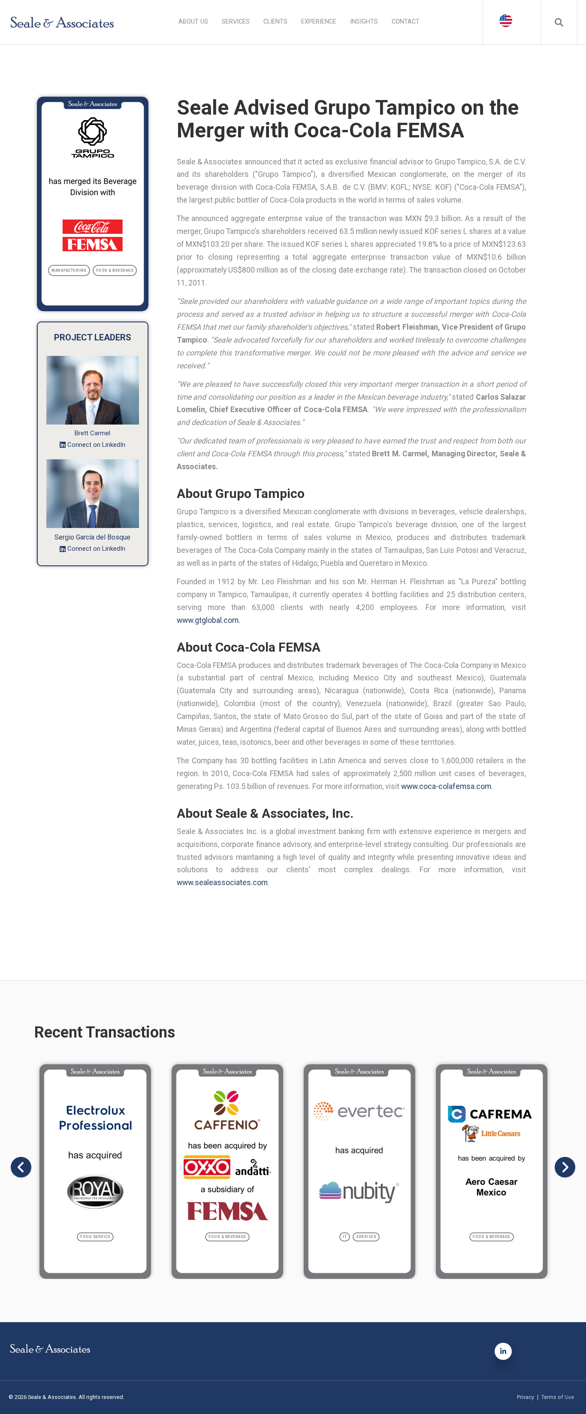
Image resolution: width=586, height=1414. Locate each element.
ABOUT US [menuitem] (193, 21)
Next (565, 1167)
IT (345, 1237)
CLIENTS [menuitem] (275, 21)
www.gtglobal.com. (208, 620)
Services (366, 1237)
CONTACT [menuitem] (406, 21)
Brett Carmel (92, 433)
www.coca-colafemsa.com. (447, 786)
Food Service (95, 1237)
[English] (512, 21)
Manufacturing (69, 270)
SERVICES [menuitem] (236, 21)
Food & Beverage (115, 270)
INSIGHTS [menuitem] (364, 21)
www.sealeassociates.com (222, 882)
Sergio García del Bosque (92, 537)
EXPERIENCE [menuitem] (318, 21)
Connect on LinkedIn (96, 445)
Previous (21, 1167)
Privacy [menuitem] (525, 1397)
